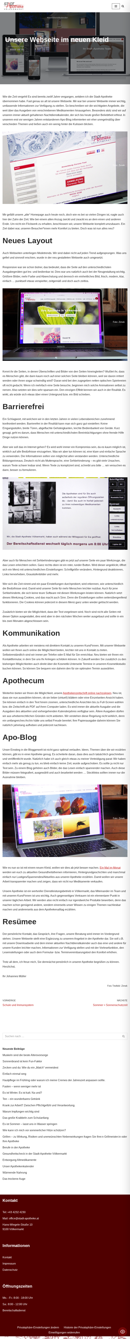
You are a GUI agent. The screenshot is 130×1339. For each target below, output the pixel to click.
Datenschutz (10, 1269)
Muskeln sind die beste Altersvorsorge (25, 1055)
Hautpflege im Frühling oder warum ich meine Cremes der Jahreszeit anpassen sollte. (54, 1080)
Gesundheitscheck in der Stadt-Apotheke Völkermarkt (35, 1153)
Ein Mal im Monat (110, 867)
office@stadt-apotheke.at (24, 1218)
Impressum (9, 1263)
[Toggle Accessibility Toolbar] (122, 1331)
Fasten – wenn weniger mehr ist (22, 1086)
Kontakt (7, 1257)
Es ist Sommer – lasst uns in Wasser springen (30, 1124)
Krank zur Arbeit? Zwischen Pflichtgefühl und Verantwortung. (39, 1105)
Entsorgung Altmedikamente (19, 1160)
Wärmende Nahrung (15, 1172)
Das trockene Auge (14, 1178)
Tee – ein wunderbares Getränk (21, 1098)
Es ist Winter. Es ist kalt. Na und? (22, 1092)
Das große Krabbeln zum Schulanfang (26, 1117)
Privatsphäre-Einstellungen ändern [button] (38, 1327)
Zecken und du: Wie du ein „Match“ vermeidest (30, 1067)
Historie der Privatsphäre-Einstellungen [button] (87, 1327)
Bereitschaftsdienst (14, 1310)
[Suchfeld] (123, 6)
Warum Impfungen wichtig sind (21, 1111)
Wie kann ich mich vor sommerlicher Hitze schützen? (34, 1130)
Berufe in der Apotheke (16, 1147)
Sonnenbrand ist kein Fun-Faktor (22, 1061)
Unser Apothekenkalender (18, 1166)
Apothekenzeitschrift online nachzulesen (87, 693)
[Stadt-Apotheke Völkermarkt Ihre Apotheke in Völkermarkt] (14, 6)
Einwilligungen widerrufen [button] (64, 1332)
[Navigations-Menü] (116, 6)
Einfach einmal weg (14, 1073)
